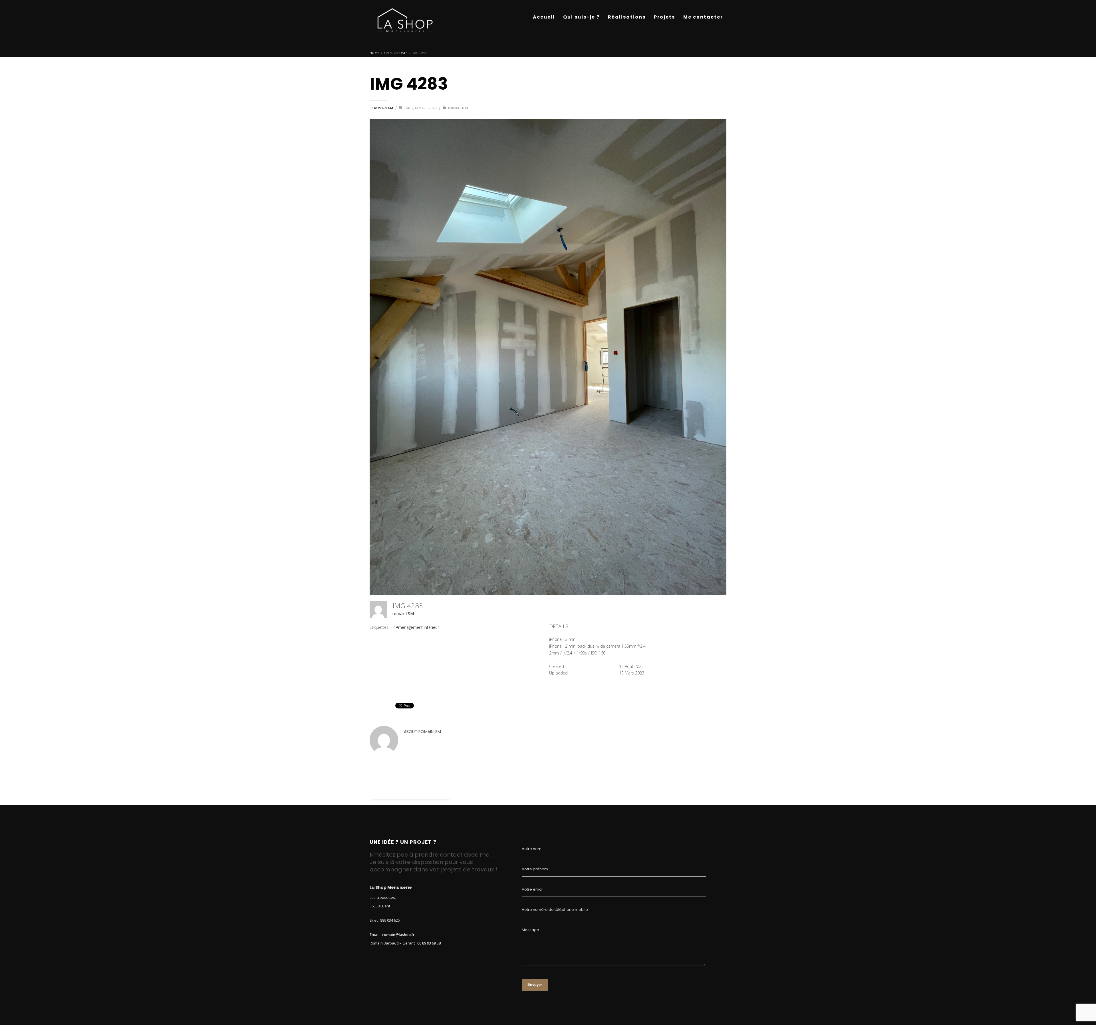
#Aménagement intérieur (416, 627)
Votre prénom (535, 869)
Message (530, 930)
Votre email (532, 889)
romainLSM (384, 108)
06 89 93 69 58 (429, 943)
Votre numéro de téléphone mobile (555, 909)
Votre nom (531, 848)
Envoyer (534, 984)
